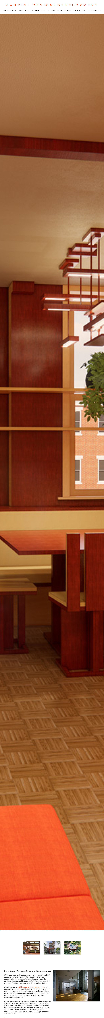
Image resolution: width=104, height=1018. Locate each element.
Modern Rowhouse (94, 10)
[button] (42, 10)
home (4, 10)
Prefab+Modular (26, 10)
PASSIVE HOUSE (56, 10)
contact (67, 10)
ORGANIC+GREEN (78, 10)
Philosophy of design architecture (31, 987)
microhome (12, 10)
